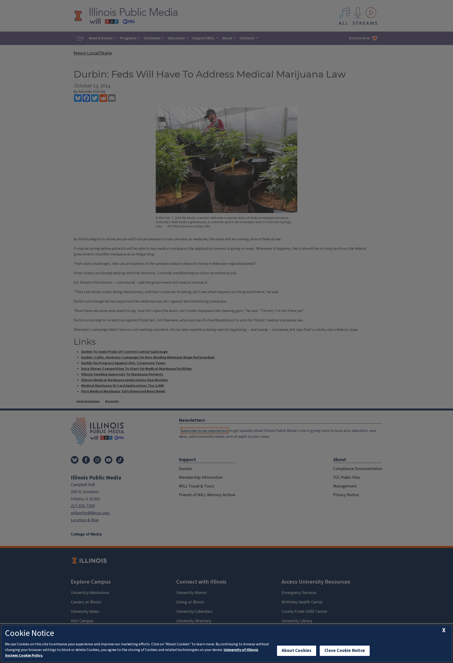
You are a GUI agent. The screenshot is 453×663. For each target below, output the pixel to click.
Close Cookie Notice (344, 650)
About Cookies (296, 650)
